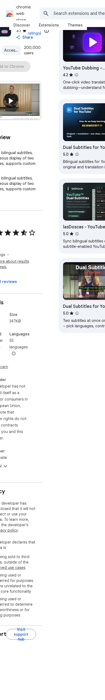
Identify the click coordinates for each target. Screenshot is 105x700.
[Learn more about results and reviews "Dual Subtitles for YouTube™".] (77, 154)
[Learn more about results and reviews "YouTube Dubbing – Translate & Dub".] (76, 74)
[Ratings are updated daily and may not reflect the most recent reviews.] (46, 30)
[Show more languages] (13, 354)
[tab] (21, 25)
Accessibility (12, 50)
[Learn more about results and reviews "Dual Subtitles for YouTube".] (77, 313)
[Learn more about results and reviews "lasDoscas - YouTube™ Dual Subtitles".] (77, 233)
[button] (10, 101)
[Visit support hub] (21, 634)
